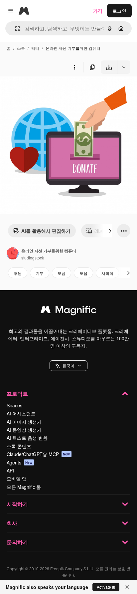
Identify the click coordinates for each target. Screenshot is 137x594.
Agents (20, 462)
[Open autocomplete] (15, 28)
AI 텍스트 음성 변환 (27, 437)
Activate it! (106, 587)
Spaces (14, 405)
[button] (68, 365)
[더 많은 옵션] (74, 67)
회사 (12, 523)
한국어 (68, 365)
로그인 (119, 10)
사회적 (107, 273)
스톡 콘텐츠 (19, 446)
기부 (40, 273)
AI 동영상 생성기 (24, 429)
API (10, 470)
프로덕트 (17, 393)
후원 (18, 273)
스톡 (21, 48)
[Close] (127, 587)
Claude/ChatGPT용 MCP (38, 454)
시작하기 (17, 504)
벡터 (35, 48)
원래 (38, 89)
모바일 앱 (17, 478)
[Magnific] (68, 311)
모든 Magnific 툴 (24, 486)
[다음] (110, 230)
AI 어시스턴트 (21, 413)
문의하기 (17, 542)
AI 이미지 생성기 (24, 421)
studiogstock (32, 257)
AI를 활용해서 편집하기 (45, 230)
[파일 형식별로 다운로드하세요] (123, 67)
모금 (62, 273)
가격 (97, 10)
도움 (83, 273)
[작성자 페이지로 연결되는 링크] (13, 254)
